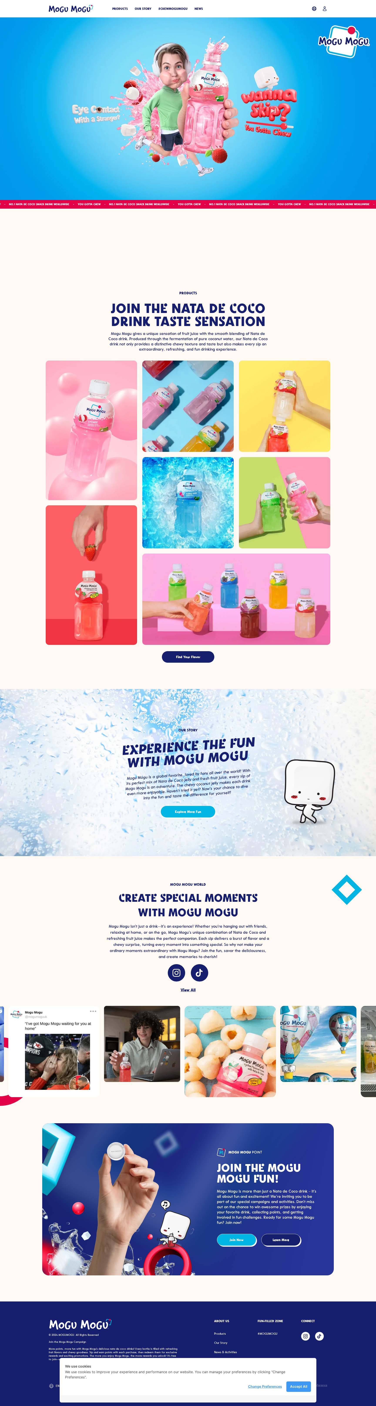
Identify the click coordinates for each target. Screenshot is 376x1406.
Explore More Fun (188, 811)
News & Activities (225, 1352)
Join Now (236, 1239)
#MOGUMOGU (267, 1334)
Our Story (143, 8)
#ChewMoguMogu (173, 8)
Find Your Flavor (188, 656)
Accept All (298, 1386)
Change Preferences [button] (265, 1386)
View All (188, 990)
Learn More (281, 1239)
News (199, 8)
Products (220, 1334)
